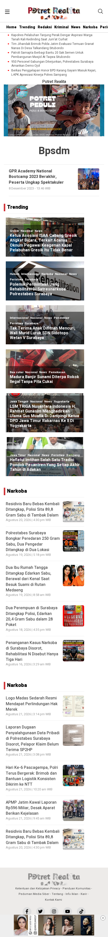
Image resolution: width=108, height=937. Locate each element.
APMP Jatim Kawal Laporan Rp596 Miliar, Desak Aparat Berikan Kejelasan (31, 808)
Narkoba (90, 27)
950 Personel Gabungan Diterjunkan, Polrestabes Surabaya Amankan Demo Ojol (52, 64)
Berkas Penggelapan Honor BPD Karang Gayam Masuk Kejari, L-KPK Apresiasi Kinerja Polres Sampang (53, 72)
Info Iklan (72, 894)
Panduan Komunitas (76, 888)
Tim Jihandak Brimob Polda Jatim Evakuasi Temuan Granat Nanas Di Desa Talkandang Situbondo (52, 46)
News (75, 27)
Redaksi (45, 27)
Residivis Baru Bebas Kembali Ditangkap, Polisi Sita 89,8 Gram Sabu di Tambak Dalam (33, 509)
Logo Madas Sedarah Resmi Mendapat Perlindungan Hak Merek (32, 703)
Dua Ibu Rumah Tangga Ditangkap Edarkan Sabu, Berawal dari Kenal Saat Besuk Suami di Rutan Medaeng (28, 579)
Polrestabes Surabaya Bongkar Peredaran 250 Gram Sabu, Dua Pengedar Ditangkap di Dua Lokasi (33, 541)
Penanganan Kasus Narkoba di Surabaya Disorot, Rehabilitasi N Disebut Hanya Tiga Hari (32, 651)
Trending (27, 27)
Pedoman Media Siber (34, 894)
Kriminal (61, 27)
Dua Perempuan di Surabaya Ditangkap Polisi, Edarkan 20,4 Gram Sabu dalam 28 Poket (32, 616)
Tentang (57, 894)
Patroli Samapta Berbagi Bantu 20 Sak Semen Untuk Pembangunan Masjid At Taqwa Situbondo (47, 55)
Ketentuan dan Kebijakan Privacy (37, 888)
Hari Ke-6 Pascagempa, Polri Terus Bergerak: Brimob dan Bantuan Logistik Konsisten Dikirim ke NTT (32, 776)
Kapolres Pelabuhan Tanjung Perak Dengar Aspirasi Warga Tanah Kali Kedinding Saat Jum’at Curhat (51, 37)
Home (11, 27)
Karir (84, 894)
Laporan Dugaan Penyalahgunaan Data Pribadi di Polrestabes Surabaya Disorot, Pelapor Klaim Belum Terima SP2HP (33, 738)
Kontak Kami (53, 900)
